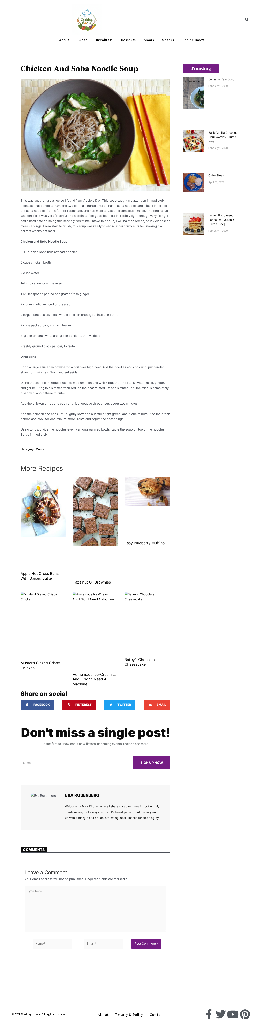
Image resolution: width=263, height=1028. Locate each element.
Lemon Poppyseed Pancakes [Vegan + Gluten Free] (221, 220)
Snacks (168, 40)
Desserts (128, 40)
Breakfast (104, 40)
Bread (82, 40)
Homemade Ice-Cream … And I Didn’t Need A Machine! (94, 679)
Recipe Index (193, 40)
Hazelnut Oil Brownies (92, 582)
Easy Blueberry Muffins (145, 543)
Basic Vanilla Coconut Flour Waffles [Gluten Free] (222, 137)
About (64, 40)
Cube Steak (216, 175)
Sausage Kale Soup (221, 79)
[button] (246, 19)
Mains (149, 40)
